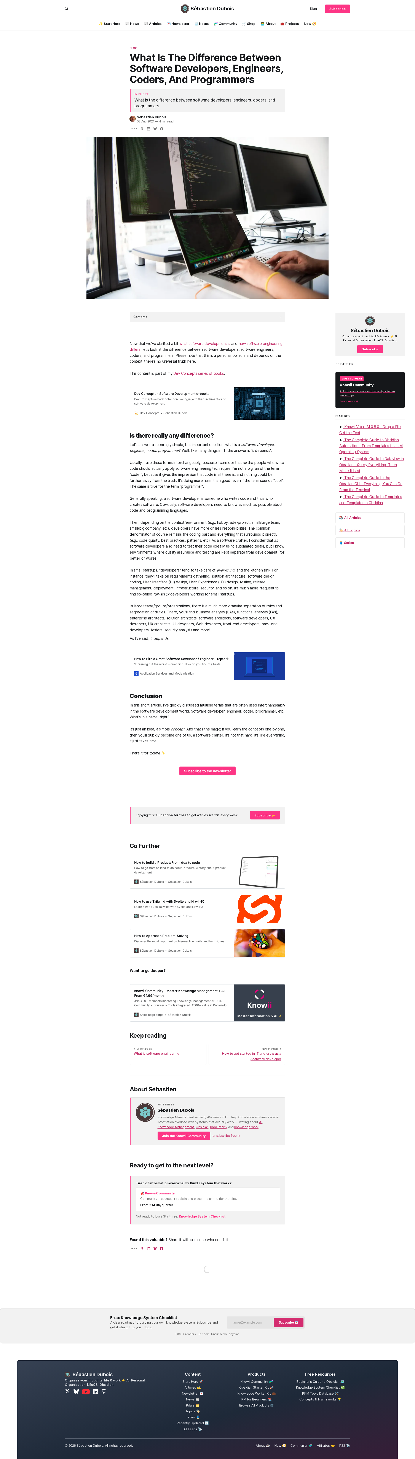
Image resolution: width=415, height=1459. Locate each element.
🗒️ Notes (201, 24)
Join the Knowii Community (184, 1136)
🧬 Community (225, 24)
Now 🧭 (310, 24)
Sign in (315, 8)
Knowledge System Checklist (202, 1216)
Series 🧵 (193, 1417)
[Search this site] (66, 8)
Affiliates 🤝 (326, 1445)
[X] (67, 1391)
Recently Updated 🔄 (193, 1423)
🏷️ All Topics (349, 530)
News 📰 (193, 1399)
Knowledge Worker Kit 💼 (256, 1393)
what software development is (204, 343)
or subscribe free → (226, 1135)
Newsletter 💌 (193, 1393)
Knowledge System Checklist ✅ (320, 1387)
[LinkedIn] (95, 1391)
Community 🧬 (301, 1445)
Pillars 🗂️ (193, 1405)
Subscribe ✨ (265, 815)
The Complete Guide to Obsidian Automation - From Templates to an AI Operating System (371, 446)
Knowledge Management (176, 1127)
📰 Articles (153, 24)
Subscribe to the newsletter (207, 771)
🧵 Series (346, 543)
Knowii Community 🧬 (256, 1382)
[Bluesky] (76, 1391)
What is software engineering (156, 1051)
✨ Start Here (109, 24)
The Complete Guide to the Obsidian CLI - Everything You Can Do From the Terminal (370, 484)
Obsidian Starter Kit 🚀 (256, 1387)
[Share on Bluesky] (155, 129)
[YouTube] (86, 1391)
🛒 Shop (248, 24)
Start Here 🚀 (192, 1382)
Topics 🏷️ (192, 1411)
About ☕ (263, 1445)
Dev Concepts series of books (198, 373)
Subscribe (337, 9)
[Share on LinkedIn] (148, 129)
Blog (133, 48)
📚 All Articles (350, 518)
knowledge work (246, 1127)
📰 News (132, 24)
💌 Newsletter (178, 24)
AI (260, 1122)
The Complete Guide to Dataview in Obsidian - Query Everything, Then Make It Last (371, 465)
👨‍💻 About (268, 24)
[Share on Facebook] (161, 129)
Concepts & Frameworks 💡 (320, 1399)
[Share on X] (142, 129)
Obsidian (202, 1127)
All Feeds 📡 (193, 1429)
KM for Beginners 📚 (256, 1399)
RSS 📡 (344, 1445)
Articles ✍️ (193, 1387)
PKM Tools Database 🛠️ (320, 1393)
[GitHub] (104, 1391)
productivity (218, 1127)
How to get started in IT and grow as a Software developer (251, 1054)
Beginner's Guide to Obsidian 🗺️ (320, 1382)
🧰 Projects (289, 24)
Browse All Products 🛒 (256, 1405)
